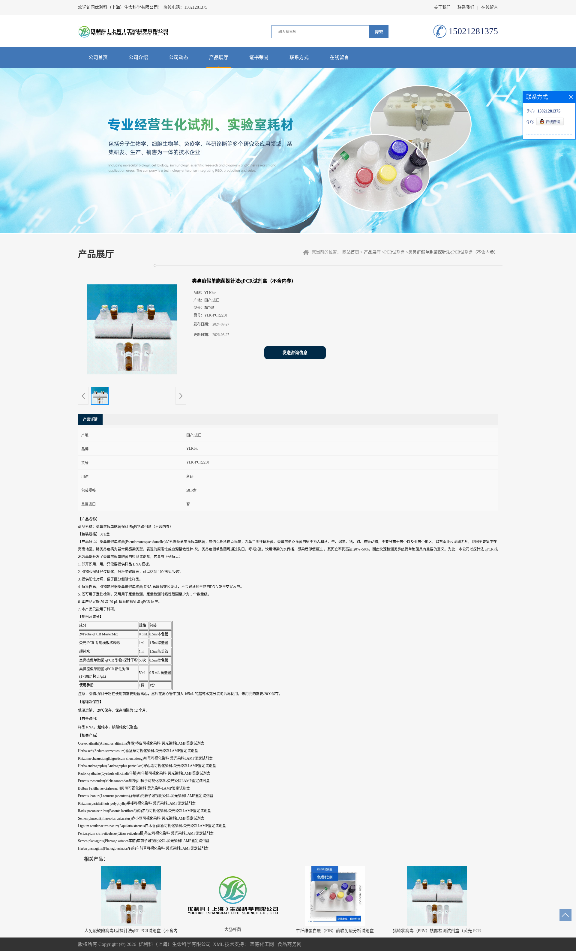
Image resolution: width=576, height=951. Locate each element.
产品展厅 (218, 57)
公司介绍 (138, 57)
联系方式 (299, 57)
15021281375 (195, 7)
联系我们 (466, 7)
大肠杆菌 (232, 929)
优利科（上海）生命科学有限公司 (175, 944)
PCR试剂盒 (394, 252)
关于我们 (442, 7)
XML (218, 944)
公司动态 (178, 57)
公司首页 (98, 57)
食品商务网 (290, 944)
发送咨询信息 (295, 352)
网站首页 (350, 252)
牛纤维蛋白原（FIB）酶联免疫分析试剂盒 (335, 930)
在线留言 (489, 7)
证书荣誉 (258, 57)
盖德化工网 (262, 944)
